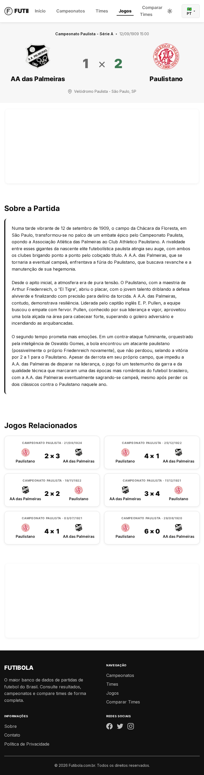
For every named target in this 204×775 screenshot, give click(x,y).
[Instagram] (131, 727)
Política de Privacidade (26, 744)
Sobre (10, 726)
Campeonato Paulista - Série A (84, 34)
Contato (12, 735)
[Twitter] (120, 727)
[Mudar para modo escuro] (170, 11)
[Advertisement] (102, 146)
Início (40, 11)
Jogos (125, 11)
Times (102, 11)
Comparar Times (151, 11)
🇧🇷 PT (189, 11)
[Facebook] (109, 727)
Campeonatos (70, 11)
